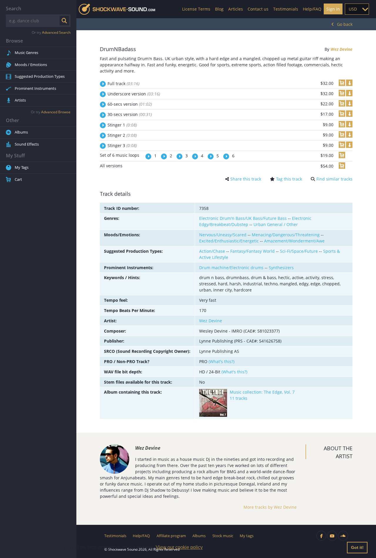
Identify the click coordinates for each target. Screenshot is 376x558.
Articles (235, 9)
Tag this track (289, 179)
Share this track (245, 179)
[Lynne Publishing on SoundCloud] (343, 536)
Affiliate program (171, 535)
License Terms (196, 9)
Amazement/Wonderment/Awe (294, 241)
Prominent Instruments (35, 88)
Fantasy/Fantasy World (252, 251)
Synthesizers (281, 267)
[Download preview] (349, 83)
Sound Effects (27, 144)
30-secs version (130, 114)
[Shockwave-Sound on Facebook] (321, 536)
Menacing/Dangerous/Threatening (286, 234)
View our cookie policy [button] (179, 547)
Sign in (333, 9)
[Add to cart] (342, 83)
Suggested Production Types (40, 76)
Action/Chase (212, 251)
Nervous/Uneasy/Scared (222, 234)
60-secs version (130, 104)
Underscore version (134, 94)
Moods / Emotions (31, 64)
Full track (124, 83)
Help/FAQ (312, 9)
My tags (247, 535)
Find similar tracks (334, 179)
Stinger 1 (122, 125)
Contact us (258, 9)
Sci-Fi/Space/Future (299, 251)
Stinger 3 (122, 145)
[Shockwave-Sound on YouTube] (332, 536)
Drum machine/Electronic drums (231, 267)
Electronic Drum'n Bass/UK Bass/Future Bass (243, 218)
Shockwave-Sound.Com (117, 9)
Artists (20, 100)
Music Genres (26, 52)
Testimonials (285, 9)
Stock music (222, 535)
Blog (219, 9)
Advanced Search (56, 32)
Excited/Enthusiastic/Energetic (229, 241)
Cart (18, 179)
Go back (344, 24)
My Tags (21, 167)
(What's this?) (221, 361)
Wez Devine (341, 49)
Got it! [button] (357, 547)
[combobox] (357, 9)
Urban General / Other (276, 224)
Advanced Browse (55, 111)
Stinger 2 (122, 135)
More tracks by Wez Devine (270, 507)
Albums (21, 132)
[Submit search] (64, 20)
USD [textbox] (353, 9)
